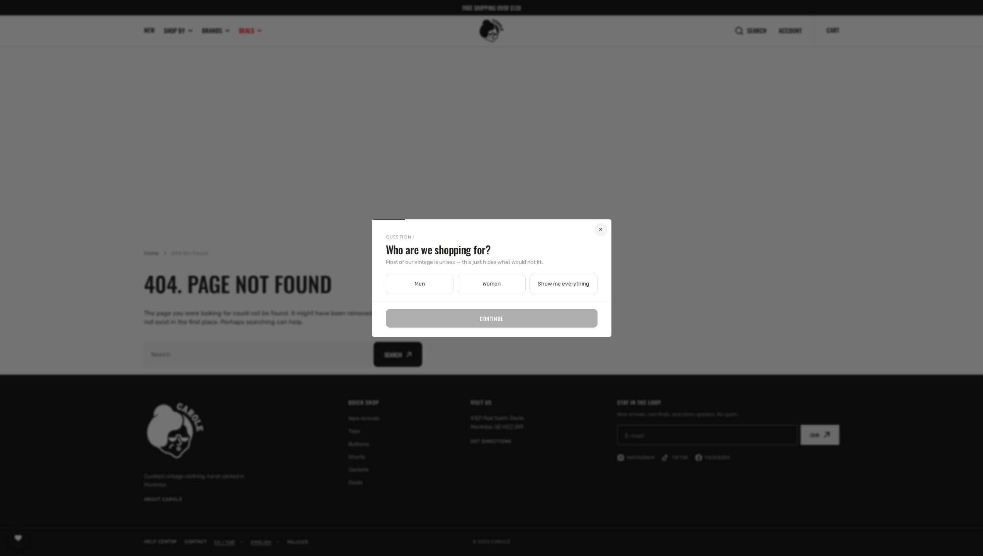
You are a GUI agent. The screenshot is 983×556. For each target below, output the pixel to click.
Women (491, 284)
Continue (491, 318)
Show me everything (563, 284)
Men (419, 284)
